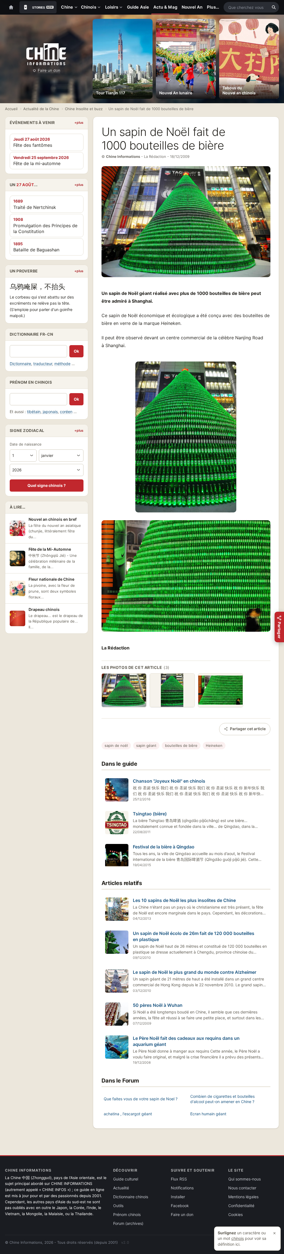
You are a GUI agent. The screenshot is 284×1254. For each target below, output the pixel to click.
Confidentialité (241, 1205)
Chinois (88, 7)
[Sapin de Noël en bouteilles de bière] (124, 690)
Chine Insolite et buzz (84, 109)
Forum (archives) (128, 1223)
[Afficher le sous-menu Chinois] (100, 7)
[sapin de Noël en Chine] (172, 690)
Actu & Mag (165, 7)
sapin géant (146, 745)
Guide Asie (138, 7)
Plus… (213, 7)
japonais (50, 411)
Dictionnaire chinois (130, 1196)
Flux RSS (179, 1179)
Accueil (11, 109)
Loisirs (111, 7)
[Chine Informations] (46, 54)
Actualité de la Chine (41, 109)
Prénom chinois (127, 1214)
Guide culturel (125, 1179)
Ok (76, 351)
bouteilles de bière (181, 745)
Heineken (214, 745)
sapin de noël (116, 745)
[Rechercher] (274, 7)
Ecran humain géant (208, 1113)
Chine (67, 7)
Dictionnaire (20, 363)
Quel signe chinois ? (46, 485)
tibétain (33, 411)
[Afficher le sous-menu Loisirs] (122, 7)
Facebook (180, 1205)
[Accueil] (11, 7)
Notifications (182, 1187)
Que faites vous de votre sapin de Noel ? (141, 1098)
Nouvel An (192, 7)
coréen (66, 411)
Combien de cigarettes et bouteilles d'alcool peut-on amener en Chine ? (222, 1099)
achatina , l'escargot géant (128, 1113)
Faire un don (49, 70)
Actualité (121, 1187)
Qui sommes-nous (244, 1179)
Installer (178, 1196)
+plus (78, 122)
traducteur (42, 363)
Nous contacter (242, 1187)
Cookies (235, 1214)
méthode (62, 363)
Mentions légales (243, 1196)
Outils (118, 1205)
